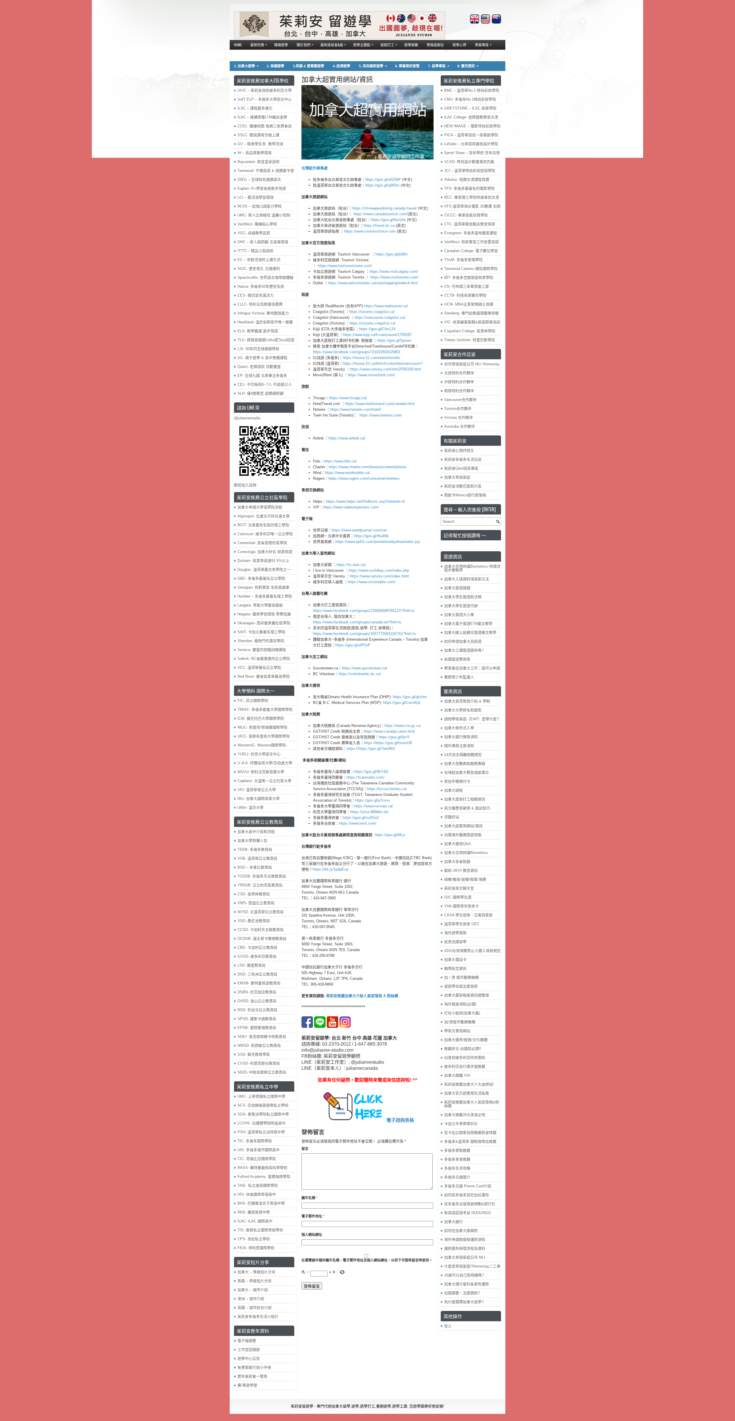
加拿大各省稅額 (457, 861)
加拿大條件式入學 (459, 728)
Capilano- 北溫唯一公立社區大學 (264, 781)
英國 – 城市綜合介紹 (254, 1307)
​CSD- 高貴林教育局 (253, 894)
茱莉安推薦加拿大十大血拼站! (469, 1084)
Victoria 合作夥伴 (458, 417)
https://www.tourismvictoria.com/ (344, 266)
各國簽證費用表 (457, 659)
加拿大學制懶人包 (252, 840)
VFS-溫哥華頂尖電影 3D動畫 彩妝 (472, 206)
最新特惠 (258, 44)
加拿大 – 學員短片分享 (256, 1272)
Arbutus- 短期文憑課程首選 (466, 179)
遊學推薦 (411, 44)
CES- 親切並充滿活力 (255, 295)
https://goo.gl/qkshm (410, 697)
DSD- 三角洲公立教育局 (257, 974)
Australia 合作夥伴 (459, 426)
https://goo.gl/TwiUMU (376, 748)
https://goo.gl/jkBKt (392, 254)
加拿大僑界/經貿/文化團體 (466, 1040)
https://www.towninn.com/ (380, 415)
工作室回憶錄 (248, 1349)
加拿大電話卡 (455, 959)
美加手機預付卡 (457, 781)
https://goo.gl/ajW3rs (382, 185)
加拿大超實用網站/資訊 (463, 826)
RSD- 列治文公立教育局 (257, 1010)
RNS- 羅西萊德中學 (253, 1212)
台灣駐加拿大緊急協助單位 (466, 772)
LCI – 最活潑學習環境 (255, 197)
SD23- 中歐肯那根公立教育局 (261, 1072)
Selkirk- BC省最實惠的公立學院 (263, 658)
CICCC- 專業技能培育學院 (466, 215)
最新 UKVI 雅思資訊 (461, 870)
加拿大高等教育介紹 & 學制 (467, 701)
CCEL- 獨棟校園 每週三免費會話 (264, 126)
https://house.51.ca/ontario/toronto (371, 358)
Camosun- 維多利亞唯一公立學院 (265, 534)
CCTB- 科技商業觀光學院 (465, 295)
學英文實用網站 (457, 1031)
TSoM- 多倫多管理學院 (463, 260)
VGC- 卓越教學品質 (253, 233)
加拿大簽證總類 (457, 588)
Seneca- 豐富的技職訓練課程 (261, 650)
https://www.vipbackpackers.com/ (351, 507)
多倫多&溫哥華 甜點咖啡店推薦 (470, 1141)
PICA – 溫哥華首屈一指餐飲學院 (471, 135)
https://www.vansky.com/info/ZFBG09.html (385, 369)
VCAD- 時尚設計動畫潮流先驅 (469, 162)
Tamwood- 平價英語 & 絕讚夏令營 (265, 170)
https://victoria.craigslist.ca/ (372, 323)
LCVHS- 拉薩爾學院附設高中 (261, 1123)
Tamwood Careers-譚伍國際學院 (471, 268)
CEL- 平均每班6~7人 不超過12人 (264, 384)
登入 (448, 1326)
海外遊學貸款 (455, 933)
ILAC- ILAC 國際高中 (254, 1221)
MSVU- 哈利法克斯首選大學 (260, 772)
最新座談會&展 (333, 44)
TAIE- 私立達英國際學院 (257, 1185)
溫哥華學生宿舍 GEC (461, 924)
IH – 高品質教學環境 (254, 153)
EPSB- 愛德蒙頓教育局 (256, 1028)
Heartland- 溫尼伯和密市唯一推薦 (265, 322)
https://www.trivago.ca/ (348, 398)
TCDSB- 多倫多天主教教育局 (261, 876)
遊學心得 (459, 44)
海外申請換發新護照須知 (464, 1239)
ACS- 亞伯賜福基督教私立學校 (263, 1105)
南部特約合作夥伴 (459, 391)
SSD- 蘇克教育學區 (253, 1054)
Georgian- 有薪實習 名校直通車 (263, 587)
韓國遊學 (281, 44)
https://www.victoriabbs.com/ (372, 582)
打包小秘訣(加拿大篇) (462, 1013)
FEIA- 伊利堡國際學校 (255, 1248)
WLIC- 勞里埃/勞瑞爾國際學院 (262, 727)
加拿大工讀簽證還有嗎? (463, 650)
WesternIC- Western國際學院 (261, 745)
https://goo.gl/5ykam (394, 340)
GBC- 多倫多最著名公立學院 (261, 578)
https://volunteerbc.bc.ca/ (360, 674)
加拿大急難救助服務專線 (464, 763)
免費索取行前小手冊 (254, 1367)
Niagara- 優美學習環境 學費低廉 (264, 614)
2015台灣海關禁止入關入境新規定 (472, 950)
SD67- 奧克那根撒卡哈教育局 (261, 1036)
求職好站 (451, 817)
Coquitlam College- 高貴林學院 (469, 331)
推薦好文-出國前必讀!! (462, 1048)
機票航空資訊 (455, 968)
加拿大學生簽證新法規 (462, 597)
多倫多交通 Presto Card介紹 (467, 1186)
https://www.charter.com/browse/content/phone (367, 467)
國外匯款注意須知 (459, 746)
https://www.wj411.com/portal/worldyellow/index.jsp (377, 541)
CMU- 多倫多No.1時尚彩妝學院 (470, 99)
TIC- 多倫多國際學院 (254, 1141)
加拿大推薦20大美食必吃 (465, 1115)
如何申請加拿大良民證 (462, 641)
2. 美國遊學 (275, 66)
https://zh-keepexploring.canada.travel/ (384, 208)
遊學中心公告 (248, 1358)
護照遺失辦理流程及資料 (464, 1248)
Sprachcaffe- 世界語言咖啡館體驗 (265, 277)
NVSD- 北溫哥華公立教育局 (260, 912)
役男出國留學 (455, 942)
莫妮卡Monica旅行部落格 (465, 495)
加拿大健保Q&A (457, 844)
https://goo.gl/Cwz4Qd (401, 702)
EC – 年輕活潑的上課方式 (259, 260)
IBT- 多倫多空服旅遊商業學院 (468, 277)
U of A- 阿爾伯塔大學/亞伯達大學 (264, 763)
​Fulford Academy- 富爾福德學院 (263, 1176)
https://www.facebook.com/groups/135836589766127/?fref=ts (364, 610)
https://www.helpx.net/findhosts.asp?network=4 (365, 501)
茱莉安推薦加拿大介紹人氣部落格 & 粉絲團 (361, 996)
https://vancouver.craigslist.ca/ (379, 317)
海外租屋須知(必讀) (460, 1004)
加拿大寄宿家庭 (457, 477)
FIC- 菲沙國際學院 (252, 700)
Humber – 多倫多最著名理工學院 (264, 596)
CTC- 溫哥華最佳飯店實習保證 (469, 224)
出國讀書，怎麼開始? (462, 1293)
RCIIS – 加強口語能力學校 (259, 206)
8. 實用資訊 (468, 66)
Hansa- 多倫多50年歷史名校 (260, 286)
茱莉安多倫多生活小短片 (257, 1316)
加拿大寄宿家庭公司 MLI (464, 1257)
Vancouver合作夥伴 (460, 400)
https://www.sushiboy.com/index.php (379, 570)
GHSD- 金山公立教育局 (256, 1001)
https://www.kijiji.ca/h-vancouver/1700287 (378, 335)
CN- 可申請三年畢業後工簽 (466, 286)
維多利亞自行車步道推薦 (464, 1066)
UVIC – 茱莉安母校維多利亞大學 (264, 90)
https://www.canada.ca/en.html (389, 731)
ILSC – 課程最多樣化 (254, 108)
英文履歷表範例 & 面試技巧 (467, 808)
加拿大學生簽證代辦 (461, 606)
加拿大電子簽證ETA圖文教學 (468, 623)
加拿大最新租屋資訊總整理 (466, 995)
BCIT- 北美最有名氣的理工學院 (263, 525)
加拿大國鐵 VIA (457, 1075)
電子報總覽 (246, 1341)
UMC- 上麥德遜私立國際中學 (261, 1096)
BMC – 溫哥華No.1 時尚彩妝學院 (471, 90)
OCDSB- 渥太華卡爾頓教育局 (262, 938)
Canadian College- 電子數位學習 (471, 251)
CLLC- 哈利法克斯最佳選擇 (260, 304)
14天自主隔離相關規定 (463, 754)
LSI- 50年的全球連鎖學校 (258, 349)
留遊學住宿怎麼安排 (461, 986)
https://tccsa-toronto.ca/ (387, 789)
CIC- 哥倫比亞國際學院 (256, 1159)
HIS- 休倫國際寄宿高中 (256, 1194)
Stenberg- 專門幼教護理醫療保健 (471, 313)
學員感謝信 (435, 44)
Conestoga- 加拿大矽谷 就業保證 (264, 552)
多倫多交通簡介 (457, 1177)
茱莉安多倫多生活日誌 (462, 459)
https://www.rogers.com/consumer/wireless (364, 478)
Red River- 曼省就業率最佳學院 (263, 676)
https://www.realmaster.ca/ (386, 306)
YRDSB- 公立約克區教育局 (260, 885)
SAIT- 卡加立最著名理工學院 (261, 632)
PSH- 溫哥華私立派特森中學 (261, 1132)
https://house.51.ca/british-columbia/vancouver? (383, 363)
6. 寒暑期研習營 (407, 66)
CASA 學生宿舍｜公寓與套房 (468, 915)
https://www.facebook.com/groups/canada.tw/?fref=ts (357, 622)
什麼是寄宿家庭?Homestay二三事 (472, 1266)
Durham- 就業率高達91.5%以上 (263, 560)
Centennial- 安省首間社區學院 (262, 543)
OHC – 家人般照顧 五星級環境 (262, 242)
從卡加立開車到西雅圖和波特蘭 (470, 1132)
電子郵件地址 (312, 1216)
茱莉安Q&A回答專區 (461, 468)
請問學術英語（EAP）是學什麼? (471, 719)
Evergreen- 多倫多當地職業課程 (470, 233)
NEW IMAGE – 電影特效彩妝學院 (472, 126)
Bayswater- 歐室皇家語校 (258, 162)
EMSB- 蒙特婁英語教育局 (259, 983)
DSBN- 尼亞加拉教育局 (256, 992)
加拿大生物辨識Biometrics (466, 852)
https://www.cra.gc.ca (402, 725)
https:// (370, 743)
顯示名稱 (309, 1198)
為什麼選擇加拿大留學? (463, 1302)
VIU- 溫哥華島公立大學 (256, 790)
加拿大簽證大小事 (459, 614)
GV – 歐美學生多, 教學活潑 (260, 144)
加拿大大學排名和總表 (462, 710)
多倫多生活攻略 (457, 1168)
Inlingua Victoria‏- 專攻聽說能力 (263, 313)
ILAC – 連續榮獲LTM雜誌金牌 (262, 117)
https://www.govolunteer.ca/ (364, 668)
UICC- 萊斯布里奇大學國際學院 (263, 736)
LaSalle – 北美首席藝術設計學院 (471, 144)
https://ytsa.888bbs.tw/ (369, 812)
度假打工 (388, 44)
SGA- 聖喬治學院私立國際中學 (263, 1114)
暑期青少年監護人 (459, 677)
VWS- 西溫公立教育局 (255, 903)
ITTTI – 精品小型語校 (255, 251)
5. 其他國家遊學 (373, 66)
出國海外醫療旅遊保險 (462, 835)
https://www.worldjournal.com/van (359, 530)
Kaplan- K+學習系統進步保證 (261, 188)
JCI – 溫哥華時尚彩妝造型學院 (469, 170)
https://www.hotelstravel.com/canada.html (380, 404)
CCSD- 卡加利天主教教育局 (260, 930)
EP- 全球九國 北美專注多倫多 (262, 375)
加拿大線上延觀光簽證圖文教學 (470, 632)
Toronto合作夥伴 (457, 408)
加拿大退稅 (453, 790)
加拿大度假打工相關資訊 (464, 799)
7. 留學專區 (438, 66)
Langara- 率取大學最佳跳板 (260, 605)
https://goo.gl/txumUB (394, 743)
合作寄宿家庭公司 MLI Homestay (472, 364)
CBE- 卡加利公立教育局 (257, 947)
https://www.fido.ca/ (340, 461)
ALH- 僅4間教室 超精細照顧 (260, 393)
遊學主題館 (363, 44)
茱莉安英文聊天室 (459, 888)
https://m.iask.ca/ (351, 564)
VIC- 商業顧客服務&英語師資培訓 (472, 322)
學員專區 (483, 44)
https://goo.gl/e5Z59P (383, 179)
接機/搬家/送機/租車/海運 (465, 879)
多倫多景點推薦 (457, 1150)
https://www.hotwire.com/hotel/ (356, 409)
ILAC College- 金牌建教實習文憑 (471, 117)
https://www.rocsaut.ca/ (373, 806)
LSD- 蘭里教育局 (251, 965)
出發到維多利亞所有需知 (464, 1057)
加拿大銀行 (453, 1222)
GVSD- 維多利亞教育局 (256, 956)
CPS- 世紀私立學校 (253, 1239)
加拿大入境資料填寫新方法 (466, 579)
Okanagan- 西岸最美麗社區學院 (263, 623)
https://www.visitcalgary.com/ (394, 271)
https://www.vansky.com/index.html (379, 576)
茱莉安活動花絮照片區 (462, 486)
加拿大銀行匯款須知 (461, 737)
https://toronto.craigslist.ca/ (372, 312)
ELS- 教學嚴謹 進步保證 (257, 331)
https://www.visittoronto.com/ (394, 277)
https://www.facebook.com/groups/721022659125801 (357, 352)
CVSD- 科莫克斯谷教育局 (258, 1063)
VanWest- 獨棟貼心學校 (257, 224)
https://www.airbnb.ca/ (346, 438)
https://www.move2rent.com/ (371, 375)
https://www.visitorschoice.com (370, 231)
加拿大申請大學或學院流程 (259, 507)
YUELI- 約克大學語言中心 (259, 754)
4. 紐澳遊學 (341, 66)
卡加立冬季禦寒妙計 (461, 1124)
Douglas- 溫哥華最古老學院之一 (264, 569)
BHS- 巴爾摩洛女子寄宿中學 (261, 1203)
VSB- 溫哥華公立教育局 (257, 858)
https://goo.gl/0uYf (394, 737)
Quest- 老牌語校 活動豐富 (259, 366)
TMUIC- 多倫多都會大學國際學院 (265, 709)
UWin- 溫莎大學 (250, 807)
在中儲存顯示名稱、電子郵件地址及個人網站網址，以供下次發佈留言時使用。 (366, 1260)
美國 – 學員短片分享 (254, 1281)
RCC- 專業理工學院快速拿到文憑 (471, 197)
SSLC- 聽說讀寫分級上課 (258, 135)
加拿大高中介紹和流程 (256, 831)
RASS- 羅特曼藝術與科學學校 (262, 1167)
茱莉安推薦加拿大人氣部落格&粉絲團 (471, 1104)
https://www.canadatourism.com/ (380, 214)
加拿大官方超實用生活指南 (466, 1093)
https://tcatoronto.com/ (365, 777)
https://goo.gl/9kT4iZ (371, 771)
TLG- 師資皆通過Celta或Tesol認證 (265, 340)
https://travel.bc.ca (379, 225)
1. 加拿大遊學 (246, 66)
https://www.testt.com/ (357, 823)
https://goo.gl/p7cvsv (372, 800)
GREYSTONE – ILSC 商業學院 (470, 108)
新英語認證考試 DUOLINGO (467, 1213)
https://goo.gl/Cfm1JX (377, 329)
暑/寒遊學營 (247, 1385)
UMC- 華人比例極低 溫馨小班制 (263, 215)
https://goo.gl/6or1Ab (388, 220)
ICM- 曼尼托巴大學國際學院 (260, 718)
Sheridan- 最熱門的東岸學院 (260, 641)
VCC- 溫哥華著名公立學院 (259, 667)
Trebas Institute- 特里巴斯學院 (469, 340)
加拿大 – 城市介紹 (252, 1290)
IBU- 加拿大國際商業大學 (258, 798)
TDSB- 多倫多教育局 (254, 849)
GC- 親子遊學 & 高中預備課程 (262, 358)
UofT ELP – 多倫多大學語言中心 (264, 99)
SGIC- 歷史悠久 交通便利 (258, 268)
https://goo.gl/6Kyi (390, 835)
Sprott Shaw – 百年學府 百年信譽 (472, 153)
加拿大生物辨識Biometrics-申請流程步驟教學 (472, 568)
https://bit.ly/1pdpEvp (330, 869)
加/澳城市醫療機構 (459, 1022)
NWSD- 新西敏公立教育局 (259, 1045)
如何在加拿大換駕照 (461, 1230)
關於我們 (305, 44)
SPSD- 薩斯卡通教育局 (256, 1019)
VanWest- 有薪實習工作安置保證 (471, 242)
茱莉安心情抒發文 (459, 450)
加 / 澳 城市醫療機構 (461, 977)
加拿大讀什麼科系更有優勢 (466, 1284)
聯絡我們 (241, 54)
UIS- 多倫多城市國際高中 (258, 1150)
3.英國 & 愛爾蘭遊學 (308, 66)
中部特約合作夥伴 (459, 382)
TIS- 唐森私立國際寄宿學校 (260, 1230)
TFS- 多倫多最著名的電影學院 (469, 188)
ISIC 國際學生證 (457, 897)
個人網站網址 (311, 1235)
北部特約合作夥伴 (459, 373)
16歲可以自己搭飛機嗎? (464, 1275)
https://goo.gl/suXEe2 (361, 817)
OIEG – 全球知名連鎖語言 (259, 179)
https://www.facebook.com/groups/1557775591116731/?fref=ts (364, 633)
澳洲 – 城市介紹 (250, 1299)
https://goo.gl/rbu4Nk (371, 536)
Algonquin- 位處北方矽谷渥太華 (263, 516)
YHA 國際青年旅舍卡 (461, 906)
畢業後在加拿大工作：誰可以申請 (472, 668)
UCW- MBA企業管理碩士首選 (468, 304)
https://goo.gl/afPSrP (352, 645)
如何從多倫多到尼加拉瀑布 (466, 1195)
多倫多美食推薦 (457, 1159)
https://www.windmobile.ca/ (347, 473)
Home (238, 44)
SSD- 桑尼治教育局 (253, 921)
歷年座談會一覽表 (252, 1376)
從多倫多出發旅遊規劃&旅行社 (469, 1204)
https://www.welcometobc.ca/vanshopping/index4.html (373, 283)
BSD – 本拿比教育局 (254, 867)
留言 (304, 1149)
